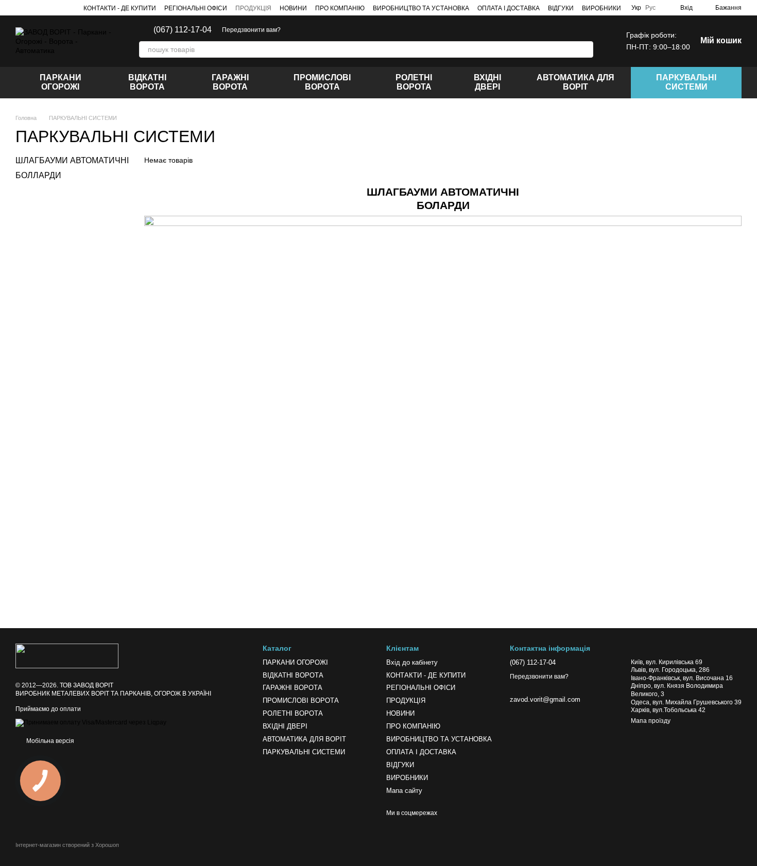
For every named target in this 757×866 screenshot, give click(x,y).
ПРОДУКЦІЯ (253, 8)
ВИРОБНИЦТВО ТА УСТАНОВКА (421, 8)
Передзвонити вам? (251, 29)
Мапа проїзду (650, 720)
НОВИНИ (293, 8)
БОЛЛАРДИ (38, 174)
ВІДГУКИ (561, 8)
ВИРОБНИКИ (601, 8)
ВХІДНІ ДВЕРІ (487, 82)
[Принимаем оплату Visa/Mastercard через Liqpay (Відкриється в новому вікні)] (90, 722)
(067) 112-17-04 (182, 30)
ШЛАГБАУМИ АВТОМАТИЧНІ (72, 160)
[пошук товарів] (585, 49)
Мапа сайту (404, 790)
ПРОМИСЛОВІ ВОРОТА (322, 82)
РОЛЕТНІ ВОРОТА (413, 82)
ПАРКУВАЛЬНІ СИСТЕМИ (686, 82)
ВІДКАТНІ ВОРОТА (147, 82)
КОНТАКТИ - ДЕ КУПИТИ (119, 8)
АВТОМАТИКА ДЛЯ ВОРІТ (575, 82)
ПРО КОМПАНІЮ (340, 8)
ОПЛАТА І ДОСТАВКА (508, 8)
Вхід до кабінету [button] (412, 662)
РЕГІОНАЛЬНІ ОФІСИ (195, 8)
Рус (650, 8)
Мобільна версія (49, 740)
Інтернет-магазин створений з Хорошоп (67, 845)
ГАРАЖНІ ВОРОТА (230, 82)
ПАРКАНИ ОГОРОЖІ (60, 82)
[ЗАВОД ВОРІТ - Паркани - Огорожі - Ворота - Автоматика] (66, 656)
